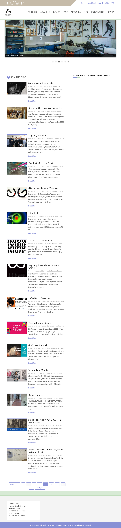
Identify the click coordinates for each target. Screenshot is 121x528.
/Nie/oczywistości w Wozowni (43, 188)
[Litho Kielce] (17, 218)
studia (65, 12)
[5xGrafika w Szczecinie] (17, 303)
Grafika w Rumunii (37, 345)
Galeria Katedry (97, 12)
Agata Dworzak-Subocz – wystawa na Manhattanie (45, 450)
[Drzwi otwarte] (17, 400)
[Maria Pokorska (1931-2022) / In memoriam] (17, 425)
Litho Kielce (34, 213)
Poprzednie (14, 484)
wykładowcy (45, 12)
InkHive (46, 525)
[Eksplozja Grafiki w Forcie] (17, 168)
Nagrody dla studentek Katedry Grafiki (44, 266)
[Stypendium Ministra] (17, 375)
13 (57, 484)
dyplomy (56, 12)
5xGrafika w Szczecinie (39, 298)
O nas (86, 12)
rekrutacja (76, 12)
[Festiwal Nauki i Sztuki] (17, 328)
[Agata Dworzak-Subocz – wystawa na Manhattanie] (17, 455)
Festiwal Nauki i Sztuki (39, 323)
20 (31, 488)
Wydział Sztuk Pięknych (94, 3)
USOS (107, 3)
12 (51, 484)
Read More (32, 101)
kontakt (110, 12)
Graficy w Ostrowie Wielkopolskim (45, 108)
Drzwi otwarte (35, 395)
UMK (82, 3)
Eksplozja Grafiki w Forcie (41, 163)
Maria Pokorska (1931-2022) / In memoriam (44, 421)
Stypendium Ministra (38, 370)
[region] (31, 508)
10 (39, 484)
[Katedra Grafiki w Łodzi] (17, 246)
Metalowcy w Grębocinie (40, 83)
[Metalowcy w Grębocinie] (17, 88)
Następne (40, 488)
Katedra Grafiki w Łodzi (40, 240)
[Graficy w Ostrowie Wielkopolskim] (17, 113)
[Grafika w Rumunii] (17, 350)
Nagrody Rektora (37, 135)
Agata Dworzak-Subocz (55, 86)
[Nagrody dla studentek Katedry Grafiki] (17, 270)
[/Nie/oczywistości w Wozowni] (17, 193)
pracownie (32, 12)
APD (112, 3)
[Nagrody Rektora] (17, 141)
